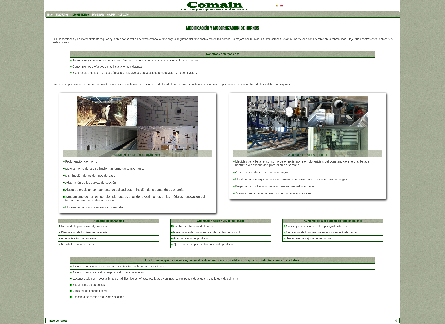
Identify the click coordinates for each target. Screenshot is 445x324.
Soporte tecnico (80, 14)
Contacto (123, 14)
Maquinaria (98, 14)
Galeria (111, 14)
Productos (62, 14)
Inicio (50, 14)
